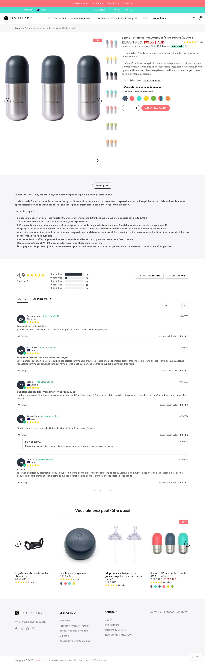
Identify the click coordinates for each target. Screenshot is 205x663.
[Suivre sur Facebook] (16, 629)
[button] (181, 336)
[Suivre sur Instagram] (27, 629)
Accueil (18, 28)
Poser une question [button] (151, 275)
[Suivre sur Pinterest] (33, 629)
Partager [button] (25, 336)
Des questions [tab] (40, 298)
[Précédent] (8, 101)
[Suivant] (99, 101)
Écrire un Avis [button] (178, 275)
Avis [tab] (20, 298)
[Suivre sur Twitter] (21, 629)
